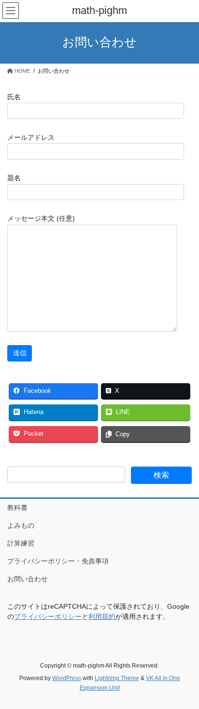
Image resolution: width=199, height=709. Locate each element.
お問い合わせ (27, 579)
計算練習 (20, 543)
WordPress (66, 678)
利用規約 (101, 616)
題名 (14, 178)
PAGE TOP (185, 679)
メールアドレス (31, 137)
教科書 (17, 507)
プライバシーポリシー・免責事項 (58, 561)
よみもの (20, 525)
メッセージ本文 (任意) (41, 218)
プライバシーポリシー (48, 616)
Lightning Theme (117, 678)
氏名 (14, 97)
